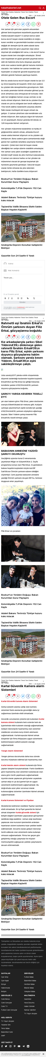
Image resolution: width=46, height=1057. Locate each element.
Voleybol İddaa (29, 991)
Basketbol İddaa (30, 981)
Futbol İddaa (28, 977)
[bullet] (21, 298)
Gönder (22, 302)
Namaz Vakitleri (30, 1010)
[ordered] (18, 298)
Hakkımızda (5, 988)
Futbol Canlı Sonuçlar (9, 1010)
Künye (3, 984)
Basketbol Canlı (7, 1032)
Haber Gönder (29, 1006)
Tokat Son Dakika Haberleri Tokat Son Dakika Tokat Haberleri (19, 12)
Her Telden (5, 15)
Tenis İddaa (5, 1028)
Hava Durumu (29, 1003)
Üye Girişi (4, 977)
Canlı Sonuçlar (6, 1003)
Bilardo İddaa (29, 988)
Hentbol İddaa (29, 984)
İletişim (3, 991)
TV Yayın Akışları (30, 1013)
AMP (3, 1036)
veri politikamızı (25, 1054)
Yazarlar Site (5, 1025)
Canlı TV (4, 1006)
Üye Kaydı (5, 981)
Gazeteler (27, 999)
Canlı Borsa (5, 999)
